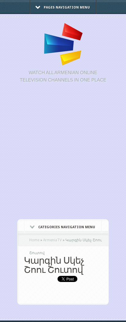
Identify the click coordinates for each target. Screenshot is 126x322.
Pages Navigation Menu (67, 7)
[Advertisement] (63, 154)
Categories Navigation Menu (66, 227)
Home (34, 240)
